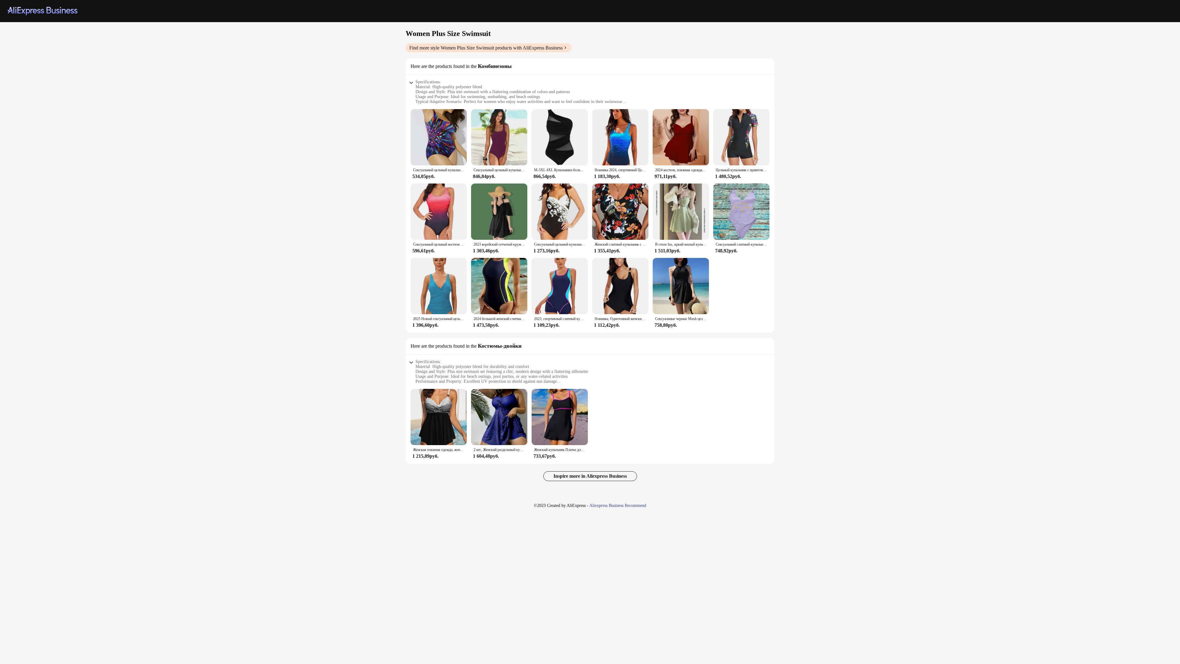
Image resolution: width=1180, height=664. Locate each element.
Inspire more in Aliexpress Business (590, 476)
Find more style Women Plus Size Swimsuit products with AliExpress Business (486, 47)
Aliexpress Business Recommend (617, 505)
